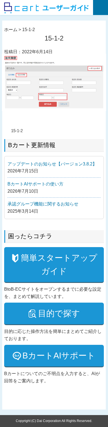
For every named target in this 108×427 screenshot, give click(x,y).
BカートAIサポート (58, 355)
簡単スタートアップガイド (59, 264)
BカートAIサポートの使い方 (35, 184)
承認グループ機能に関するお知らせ (42, 204)
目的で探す (59, 313)
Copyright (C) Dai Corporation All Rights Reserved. (54, 421)
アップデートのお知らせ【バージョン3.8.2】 (52, 164)
